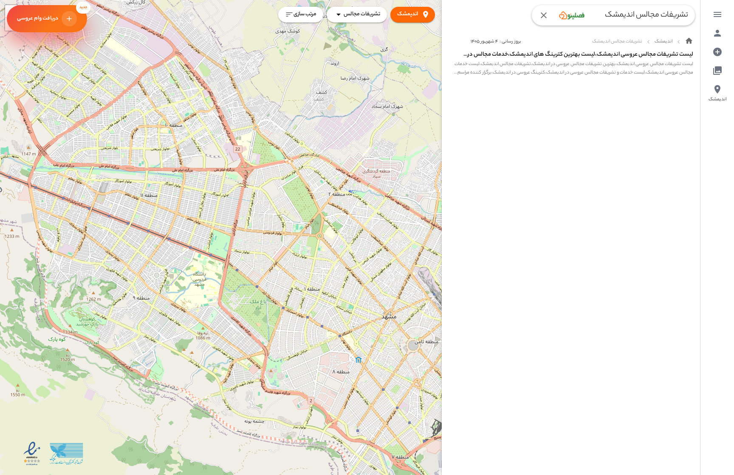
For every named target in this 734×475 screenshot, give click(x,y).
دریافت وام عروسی (52, 14)
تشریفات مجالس (362, 14)
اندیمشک (407, 14)
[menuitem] (717, 14)
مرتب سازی (305, 14)
